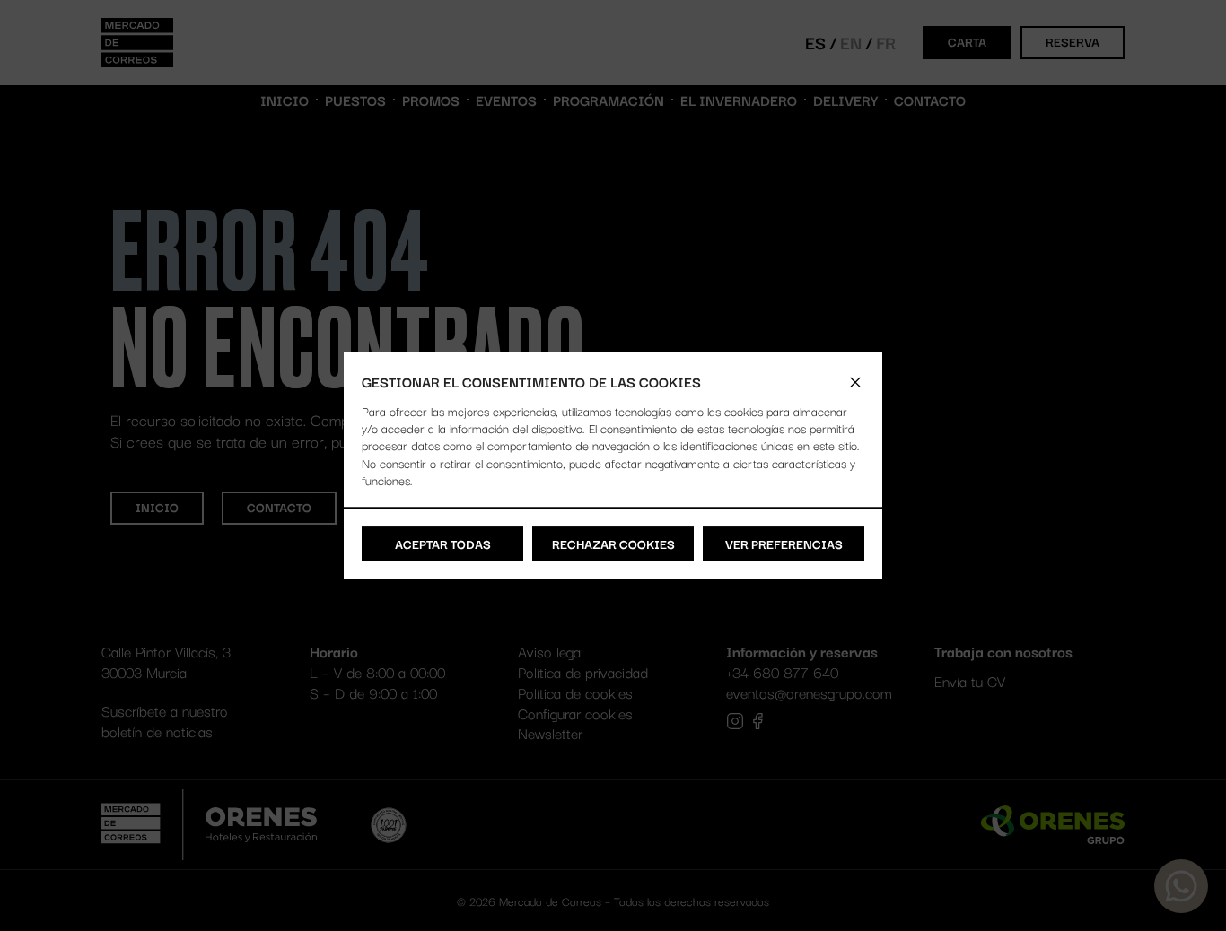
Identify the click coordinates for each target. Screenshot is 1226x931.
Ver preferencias (784, 543)
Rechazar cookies (613, 543)
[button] (855, 382)
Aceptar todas (443, 543)
